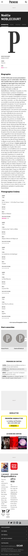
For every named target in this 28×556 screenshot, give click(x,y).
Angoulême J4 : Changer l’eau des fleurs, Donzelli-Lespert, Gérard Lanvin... (12, 377)
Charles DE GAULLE (19, 348)
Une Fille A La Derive (7, 304)
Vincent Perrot (4, 348)
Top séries (4, 531)
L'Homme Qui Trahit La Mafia (10, 229)
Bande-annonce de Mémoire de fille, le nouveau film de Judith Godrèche (13, 366)
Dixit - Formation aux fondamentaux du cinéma (11, 551)
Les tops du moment (6, 538)
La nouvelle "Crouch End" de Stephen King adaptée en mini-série (13, 373)
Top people (4, 534)
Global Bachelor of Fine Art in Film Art (9, 549)
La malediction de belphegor (9, 254)
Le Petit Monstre (6, 279)
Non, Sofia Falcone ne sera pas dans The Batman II (13, 369)
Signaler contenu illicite (14, 554)
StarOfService (20, 549)
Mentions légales (4, 554)
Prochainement (5, 527)
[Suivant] (25, 339)
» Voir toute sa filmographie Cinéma (18, 322)
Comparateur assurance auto (7, 548)
